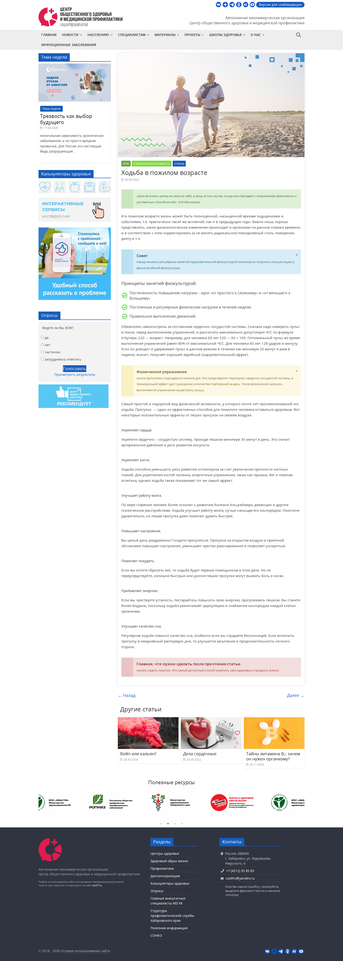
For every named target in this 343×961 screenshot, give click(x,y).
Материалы (165, 34)
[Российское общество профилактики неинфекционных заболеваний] (292, 802)
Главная (48, 34)
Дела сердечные (200, 753)
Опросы (156, 891)
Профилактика (162, 868)
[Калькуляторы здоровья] (74, 187)
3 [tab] (175, 823)
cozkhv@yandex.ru (240, 878)
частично (52, 352)
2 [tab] (168, 823)
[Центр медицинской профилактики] (50, 840)
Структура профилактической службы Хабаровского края (172, 915)
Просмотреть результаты (74, 374)
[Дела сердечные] (211, 720)
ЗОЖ (126, 164)
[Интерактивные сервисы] (74, 211)
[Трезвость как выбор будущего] (74, 66)
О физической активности (151, 164)
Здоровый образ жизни (169, 861)
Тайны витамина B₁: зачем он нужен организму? (273, 756)
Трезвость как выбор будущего (66, 118)
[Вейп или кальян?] (148, 720)
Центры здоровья (164, 853)
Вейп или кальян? (138, 753)
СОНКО (156, 935)
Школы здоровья (225, 34)
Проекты (192, 34)
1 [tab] (161, 823)
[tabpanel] (50, 802)
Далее (295, 695)
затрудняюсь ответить (63, 359)
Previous (35, 802)
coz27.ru (97, 885)
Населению (98, 34)
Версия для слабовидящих (280, 4)
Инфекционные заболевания (68, 45)
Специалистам (132, 34)
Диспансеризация (165, 876)
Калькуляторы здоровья (169, 883)
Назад (126, 695)
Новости (70, 34)
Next (308, 802)
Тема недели (51, 109)
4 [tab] (182, 823)
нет (47, 345)
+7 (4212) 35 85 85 (240, 871)
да (47, 337)
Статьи (179, 164)
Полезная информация (169, 928)
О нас (256, 34)
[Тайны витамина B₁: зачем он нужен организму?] (274, 720)
